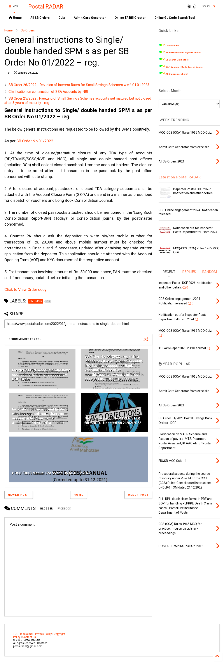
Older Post (138, 494)
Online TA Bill (172, 45)
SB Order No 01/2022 (34, 141)
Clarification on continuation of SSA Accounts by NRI (48, 92)
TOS (15, 633)
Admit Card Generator (90, 17)
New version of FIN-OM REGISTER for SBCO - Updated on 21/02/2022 (112, 420)
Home (17, 17)
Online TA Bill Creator (130, 17)
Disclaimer (26, 633)
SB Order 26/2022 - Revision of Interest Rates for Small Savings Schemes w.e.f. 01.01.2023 (79, 85)
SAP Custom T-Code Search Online (184, 67)
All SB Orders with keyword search (183, 52)
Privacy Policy (43, 633)
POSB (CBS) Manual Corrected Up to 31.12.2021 (51, 473)
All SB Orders (40, 17)
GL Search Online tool (177, 60)
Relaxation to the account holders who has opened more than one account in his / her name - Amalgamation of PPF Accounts (40, 416)
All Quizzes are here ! (177, 74)
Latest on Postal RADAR (180, 177)
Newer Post (18, 494)
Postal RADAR (45, 6)
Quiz (61, 17)
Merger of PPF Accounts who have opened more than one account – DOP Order (41, 374)
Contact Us (29, 637)
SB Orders (28, 30)
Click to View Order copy (25, 289)
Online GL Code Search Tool (174, 17)
